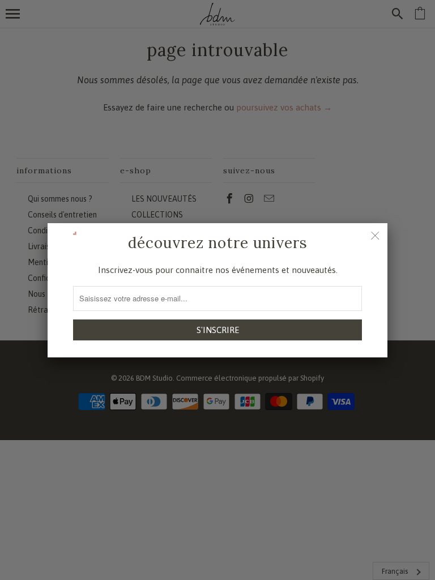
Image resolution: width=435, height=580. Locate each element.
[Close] (374, 235)
